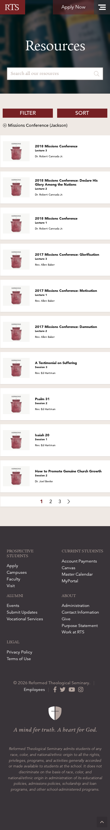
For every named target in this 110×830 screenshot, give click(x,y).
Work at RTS (73, 632)
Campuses (17, 572)
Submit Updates (22, 612)
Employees (34, 689)
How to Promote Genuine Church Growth (68, 473)
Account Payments (79, 561)
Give (66, 619)
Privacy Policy (19, 652)
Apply (12, 565)
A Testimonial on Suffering (56, 365)
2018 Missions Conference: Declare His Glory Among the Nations (66, 184)
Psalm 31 (42, 401)
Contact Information (80, 612)
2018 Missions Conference (56, 148)
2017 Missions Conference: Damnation (66, 328)
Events (13, 605)
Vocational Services (25, 619)
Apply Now (73, 7)
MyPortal (70, 581)
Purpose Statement (80, 625)
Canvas (68, 568)
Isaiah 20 (42, 437)
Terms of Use (19, 658)
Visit (11, 585)
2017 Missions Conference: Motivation (66, 292)
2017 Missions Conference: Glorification (67, 256)
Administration (75, 605)
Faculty (13, 579)
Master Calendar (77, 574)
